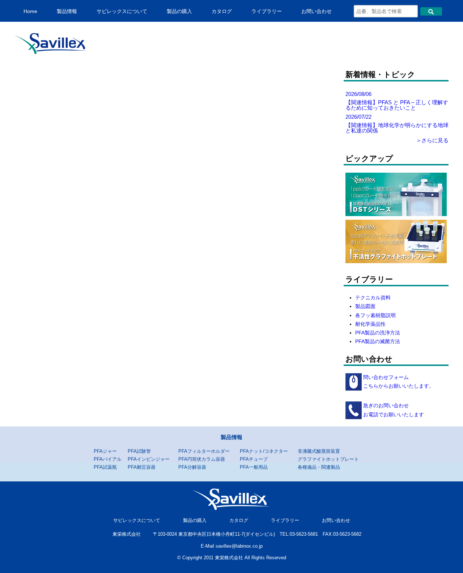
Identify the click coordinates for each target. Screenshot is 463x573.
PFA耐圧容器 (142, 467)
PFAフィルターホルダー (204, 451)
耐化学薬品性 (370, 324)
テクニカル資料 (373, 297)
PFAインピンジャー (149, 459)
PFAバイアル (108, 459)
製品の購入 (179, 11)
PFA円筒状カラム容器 (201, 459)
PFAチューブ (254, 459)
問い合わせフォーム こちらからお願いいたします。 (398, 382)
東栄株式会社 (126, 534)
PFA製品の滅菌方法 (377, 341)
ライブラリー (266, 11)
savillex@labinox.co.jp (239, 546)
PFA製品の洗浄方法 (377, 333)
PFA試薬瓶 (105, 467)
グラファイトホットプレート (328, 459)
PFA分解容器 (192, 467)
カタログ (222, 11)
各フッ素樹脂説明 (375, 315)
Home (30, 11)
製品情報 (67, 11)
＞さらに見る (432, 140)
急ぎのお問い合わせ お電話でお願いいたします (393, 410)
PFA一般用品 (254, 467)
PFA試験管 (139, 451)
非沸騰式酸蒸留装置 (319, 451)
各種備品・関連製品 (319, 467)
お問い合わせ (316, 11)
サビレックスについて (122, 11)
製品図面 (365, 306)
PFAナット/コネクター (264, 451)
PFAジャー (105, 451)
